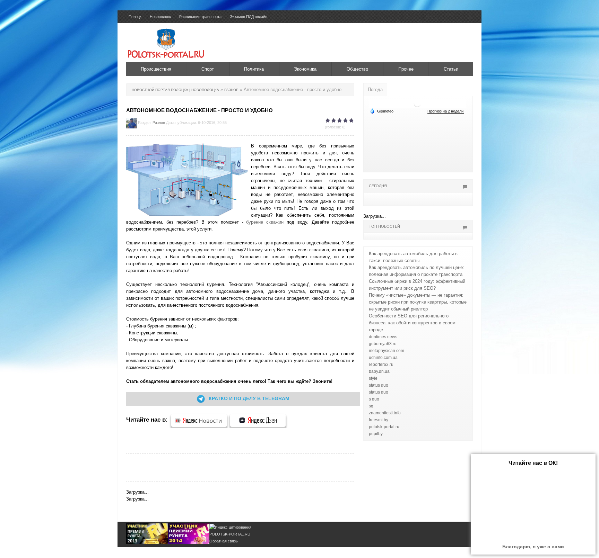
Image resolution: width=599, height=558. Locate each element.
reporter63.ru (381, 364)
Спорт (207, 69)
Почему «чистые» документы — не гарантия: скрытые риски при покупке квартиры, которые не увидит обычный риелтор (418, 302)
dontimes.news (383, 336)
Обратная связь (223, 541)
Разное (159, 122)
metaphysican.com (386, 350)
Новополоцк (160, 17)
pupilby (376, 433)
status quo (378, 385)
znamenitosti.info (385, 413)
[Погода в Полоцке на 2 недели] (445, 111)
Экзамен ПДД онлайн (248, 17)
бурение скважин (265, 222)
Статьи (451, 69)
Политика (254, 69)
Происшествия (156, 69)
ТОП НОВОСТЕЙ (384, 226)
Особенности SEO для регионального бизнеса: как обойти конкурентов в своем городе (412, 322)
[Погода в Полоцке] (417, 103)
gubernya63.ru (383, 343)
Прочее (406, 69)
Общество (357, 69)
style (373, 378)
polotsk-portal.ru (384, 426)
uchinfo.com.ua (383, 357)
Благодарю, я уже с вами (533, 546)
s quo (374, 399)
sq (371, 406)
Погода (375, 89)
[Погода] (382, 111)
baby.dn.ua (379, 371)
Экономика (305, 69)
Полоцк (135, 17)
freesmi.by (378, 419)
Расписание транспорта (200, 17)
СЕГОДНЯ (378, 186)
